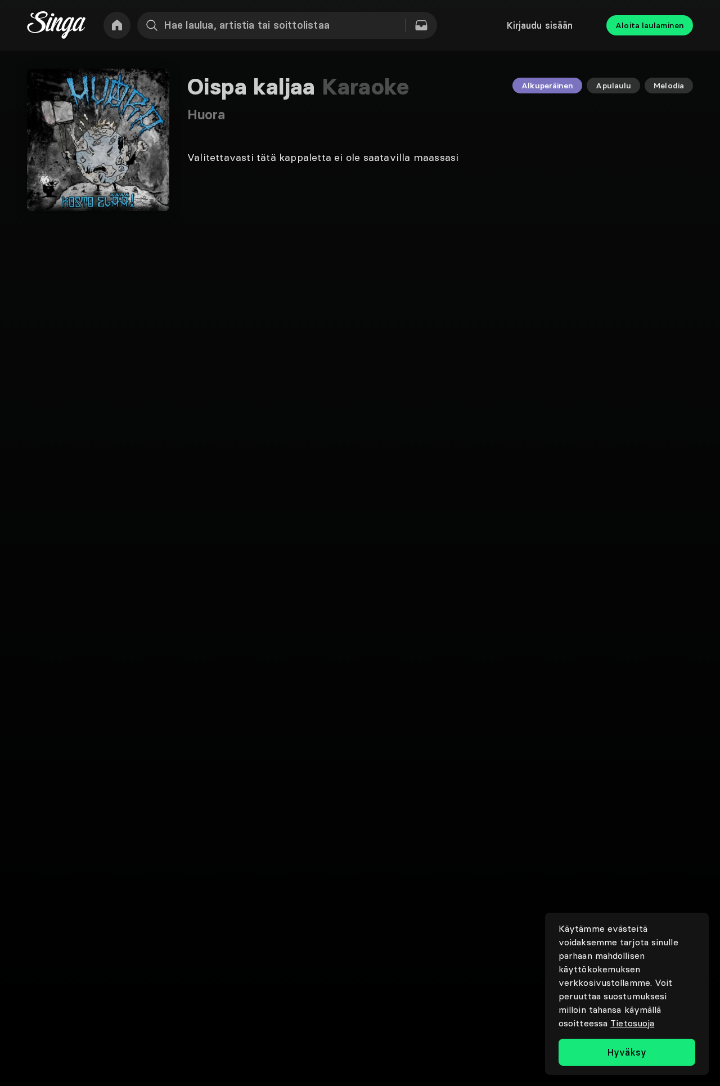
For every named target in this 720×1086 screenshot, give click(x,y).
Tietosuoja (632, 1023)
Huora (206, 114)
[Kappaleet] (421, 25)
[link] (117, 25)
